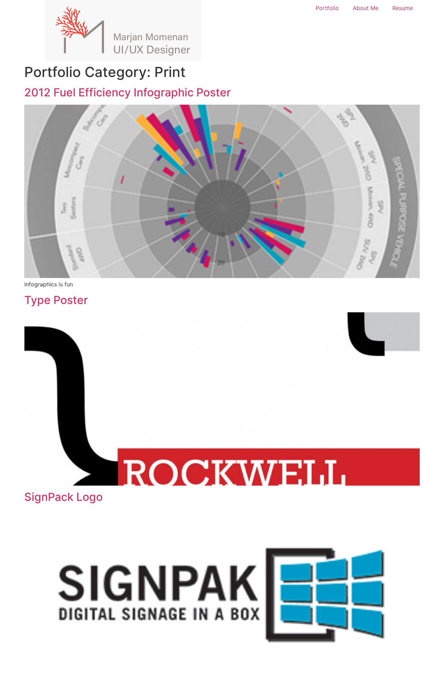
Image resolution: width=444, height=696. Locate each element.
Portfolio (327, 8)
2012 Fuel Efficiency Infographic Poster (127, 92)
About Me (365, 8)
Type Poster (56, 300)
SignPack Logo (63, 497)
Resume (402, 8)
